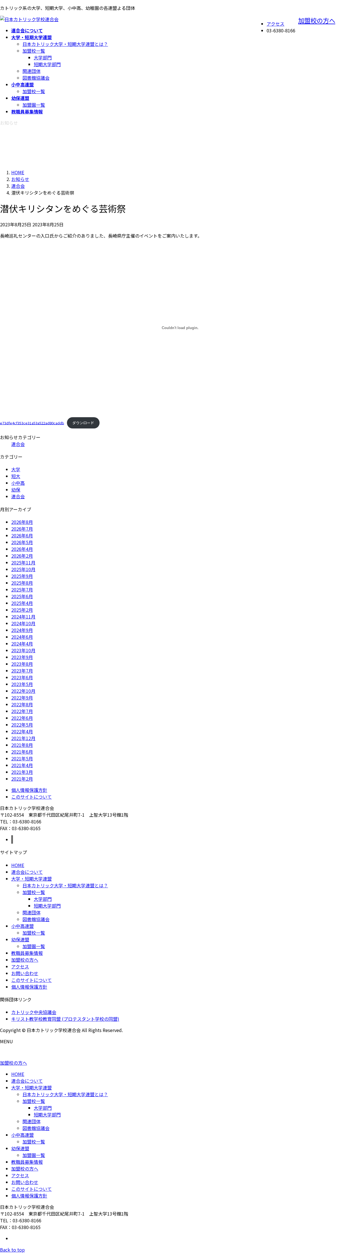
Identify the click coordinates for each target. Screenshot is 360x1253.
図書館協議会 (36, 77)
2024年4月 (22, 643)
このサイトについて (31, 796)
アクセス (275, 23)
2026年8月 (22, 522)
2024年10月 (23, 623)
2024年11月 (23, 616)
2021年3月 (22, 772)
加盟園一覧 (33, 104)
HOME (17, 865)
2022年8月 (22, 704)
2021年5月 (22, 758)
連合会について (27, 871)
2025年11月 (23, 562)
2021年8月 (22, 744)
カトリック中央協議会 (33, 1012)
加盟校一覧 (33, 50)
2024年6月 (22, 636)
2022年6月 (22, 717)
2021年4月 (22, 765)
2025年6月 (22, 596)
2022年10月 (23, 690)
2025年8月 (22, 582)
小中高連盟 (22, 926)
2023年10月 (23, 650)
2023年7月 (22, 670)
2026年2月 (22, 555)
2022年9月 (22, 697)
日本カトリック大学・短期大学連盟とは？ (65, 44)
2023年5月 (22, 684)
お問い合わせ (24, 973)
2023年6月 (22, 677)
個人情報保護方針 (29, 790)
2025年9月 (22, 576)
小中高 (18, 482)
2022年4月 (22, 731)
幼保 (15, 489)
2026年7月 (22, 528)
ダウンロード (83, 422)
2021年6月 (22, 751)
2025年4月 (22, 603)
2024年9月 (22, 630)
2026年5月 (22, 542)
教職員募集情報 (27, 953)
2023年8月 (22, 663)
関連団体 (31, 71)
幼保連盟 (20, 939)
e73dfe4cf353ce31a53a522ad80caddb (32, 422)
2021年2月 (22, 778)
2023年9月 (22, 657)
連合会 (18, 444)
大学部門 (43, 57)
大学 (15, 469)
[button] (180, 1062)
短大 (15, 476)
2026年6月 (22, 535)
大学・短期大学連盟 (31, 878)
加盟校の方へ (316, 20)
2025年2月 (22, 609)
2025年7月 (22, 589)
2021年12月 (23, 738)
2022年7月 (22, 711)
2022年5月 (22, 724)
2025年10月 (23, 569)
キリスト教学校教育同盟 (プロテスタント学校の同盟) (65, 1018)
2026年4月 (22, 549)
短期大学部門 (47, 64)
